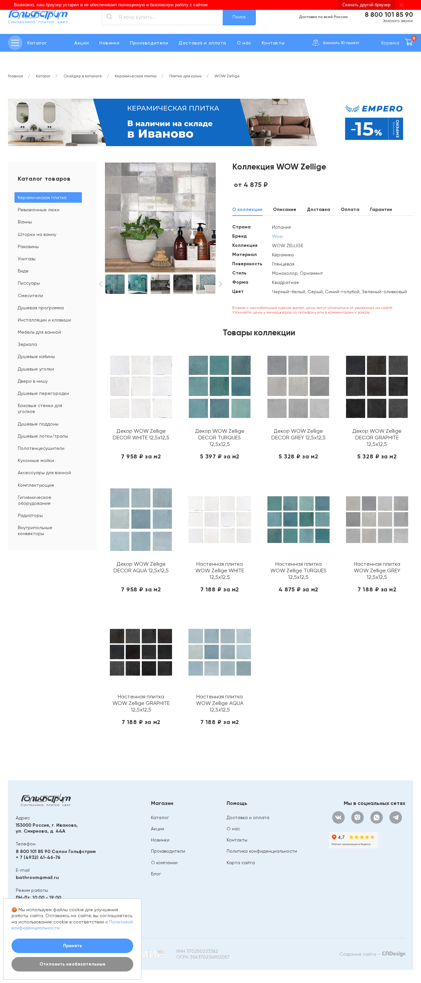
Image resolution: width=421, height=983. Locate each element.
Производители (149, 42)
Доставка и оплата (202, 42)
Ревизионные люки (39, 209)
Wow (277, 236)
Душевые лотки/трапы (43, 436)
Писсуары (29, 283)
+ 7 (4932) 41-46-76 (38, 857)
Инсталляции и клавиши (44, 320)
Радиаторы (30, 515)
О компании (164, 862)
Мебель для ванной (39, 332)
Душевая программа (41, 307)
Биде (23, 270)
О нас (244, 42)
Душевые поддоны (38, 424)
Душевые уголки (36, 369)
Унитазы (27, 258)
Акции (81, 42)
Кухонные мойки (36, 460)
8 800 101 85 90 (389, 14)
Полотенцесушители (41, 448)
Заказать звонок (398, 20)
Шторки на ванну (37, 234)
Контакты (273, 42)
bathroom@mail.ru (37, 877)
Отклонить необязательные (72, 964)
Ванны (25, 221)
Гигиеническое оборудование (34, 500)
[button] (100, 284)
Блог (156, 873)
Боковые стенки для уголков (40, 408)
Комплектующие (36, 485)
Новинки (109, 42)
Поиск (239, 16)
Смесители (30, 295)
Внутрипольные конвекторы (35, 530)
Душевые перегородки (43, 393)
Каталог (160, 817)
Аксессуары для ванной (44, 472)
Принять (72, 945)
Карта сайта (241, 862)
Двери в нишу (33, 381)
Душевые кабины (36, 356)
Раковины (28, 246)
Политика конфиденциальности (262, 851)
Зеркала (27, 344)
